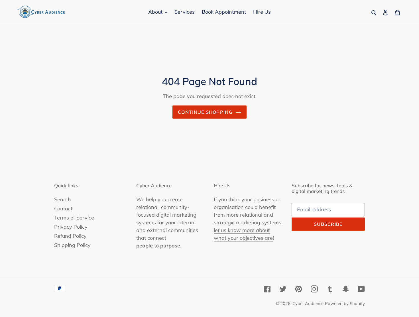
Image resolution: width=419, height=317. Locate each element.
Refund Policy (70, 236)
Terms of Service (74, 217)
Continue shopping (205, 112)
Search (62, 199)
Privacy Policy (71, 226)
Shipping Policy (72, 245)
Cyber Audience (308, 303)
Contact (63, 208)
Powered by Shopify (345, 303)
